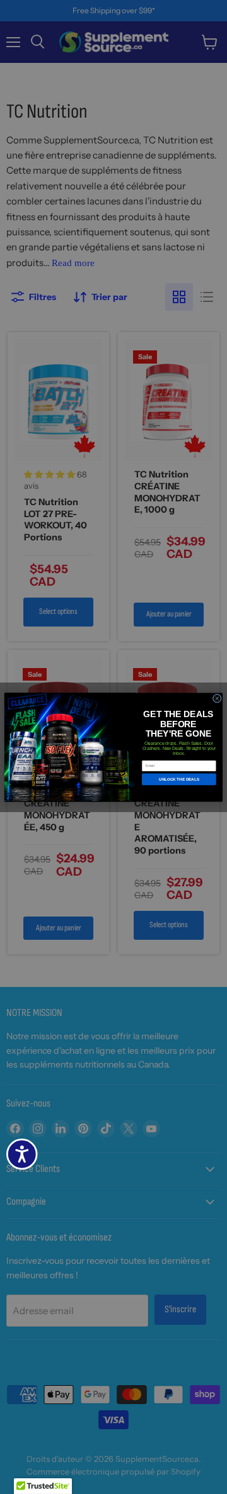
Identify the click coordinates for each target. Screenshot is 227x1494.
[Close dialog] (217, 698)
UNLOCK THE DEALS (179, 779)
